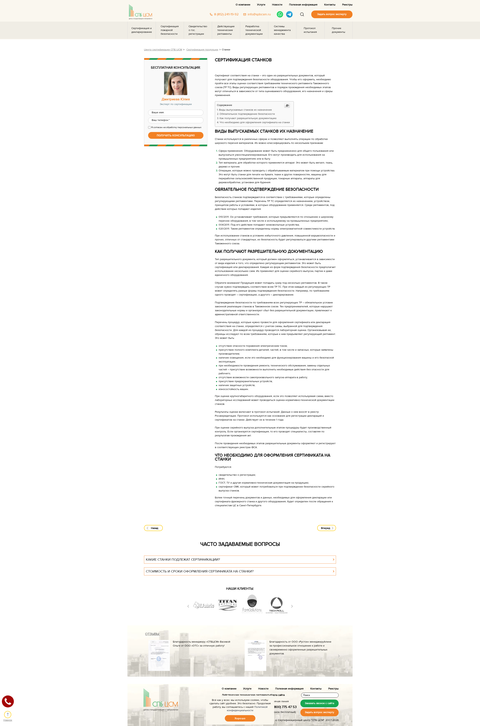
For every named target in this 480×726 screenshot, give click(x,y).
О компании (243, 4)
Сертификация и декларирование (141, 30)
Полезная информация (303, 4)
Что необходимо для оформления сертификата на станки (255, 122)
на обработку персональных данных (182, 127)
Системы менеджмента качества (282, 30)
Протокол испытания (310, 30)
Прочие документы (338, 30)
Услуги (261, 4)
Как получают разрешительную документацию (248, 118)
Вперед (325, 528)
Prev (188, 606)
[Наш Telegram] (289, 14)
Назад (154, 528)
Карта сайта (278, 695)
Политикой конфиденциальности (247, 708)
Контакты (329, 4)
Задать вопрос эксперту (331, 14)
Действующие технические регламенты (226, 30)
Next (292, 606)
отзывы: (152, 634)
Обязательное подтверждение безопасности (247, 114)
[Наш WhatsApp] (280, 14)
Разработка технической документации (254, 30)
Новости (277, 4)
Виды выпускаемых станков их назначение (245, 110)
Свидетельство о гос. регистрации (198, 30)
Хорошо (240, 718)
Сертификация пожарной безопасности (170, 30)
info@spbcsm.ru (259, 14)
